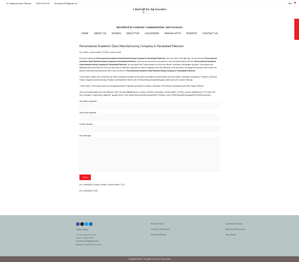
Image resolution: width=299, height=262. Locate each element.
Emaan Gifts (173, 33)
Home (84, 33)
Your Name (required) (88, 101)
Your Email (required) (87, 112)
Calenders (152, 33)
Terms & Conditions (160, 229)
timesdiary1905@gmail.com (87, 241)
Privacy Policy (157, 223)
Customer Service (234, 223)
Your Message (85, 135)
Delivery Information (235, 229)
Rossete (191, 33)
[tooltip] (296, 21)
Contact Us (210, 33)
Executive (132, 33)
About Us (100, 33)
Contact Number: (86, 124)
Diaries (116, 33)
